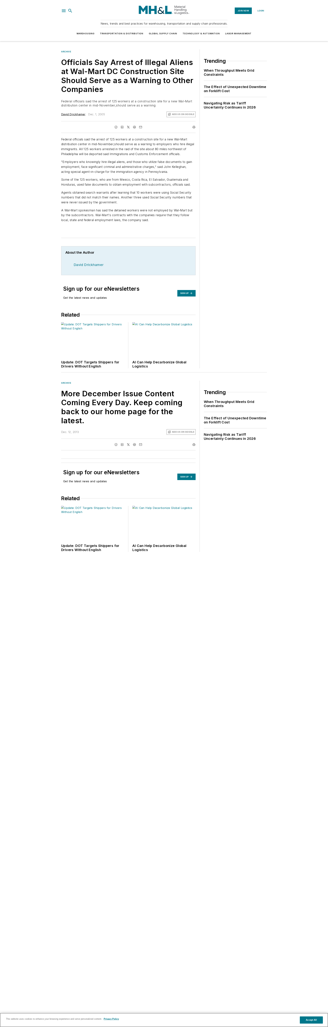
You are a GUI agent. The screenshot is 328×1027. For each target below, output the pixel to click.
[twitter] (128, 127)
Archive (66, 51)
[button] (63, 10)
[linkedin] (122, 127)
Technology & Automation (201, 33)
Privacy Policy (111, 1019)
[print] (194, 127)
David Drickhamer (73, 114)
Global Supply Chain (163, 33)
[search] (70, 10)
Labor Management (238, 33)
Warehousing (85, 33)
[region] (164, 1020)
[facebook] (116, 127)
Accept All (311, 1020)
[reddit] (134, 127)
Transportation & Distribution (121, 33)
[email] (140, 127)
